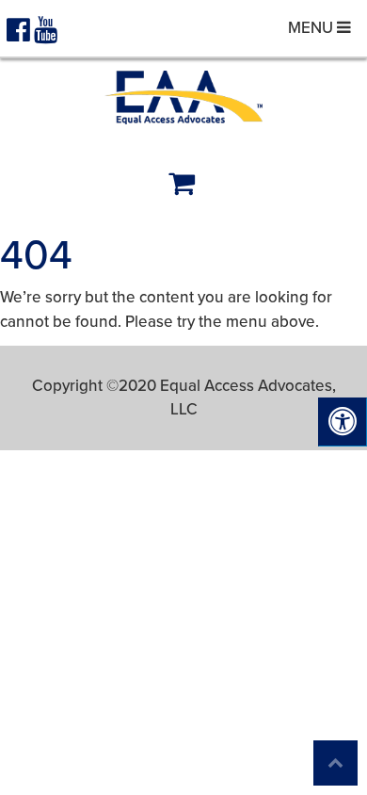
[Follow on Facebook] (20, 34)
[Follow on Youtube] (45, 34)
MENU (312, 28)
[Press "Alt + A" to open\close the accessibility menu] (342, 422)
